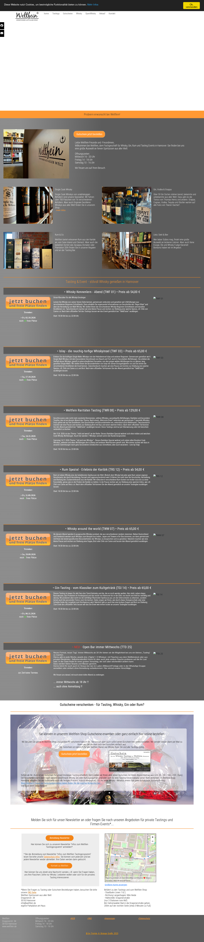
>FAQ (89, 918)
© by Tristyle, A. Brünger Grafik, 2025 (102, 933)
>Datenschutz (144, 918)
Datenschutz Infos (52, 856)
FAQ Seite (32, 892)
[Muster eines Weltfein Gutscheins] (130, 761)
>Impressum (109, 918)
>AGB (72, 918)
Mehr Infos (92, 4)
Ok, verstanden (191, 5)
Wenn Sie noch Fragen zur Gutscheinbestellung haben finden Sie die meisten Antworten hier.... (61, 783)
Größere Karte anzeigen (116, 884)
